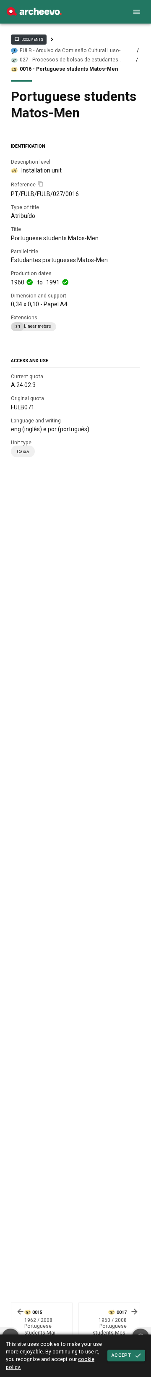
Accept (121, 1355)
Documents (28, 39)
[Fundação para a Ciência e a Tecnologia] (34, 13)
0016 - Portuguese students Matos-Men (69, 69)
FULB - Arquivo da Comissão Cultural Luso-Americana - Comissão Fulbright (70, 51)
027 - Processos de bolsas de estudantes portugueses (69, 60)
